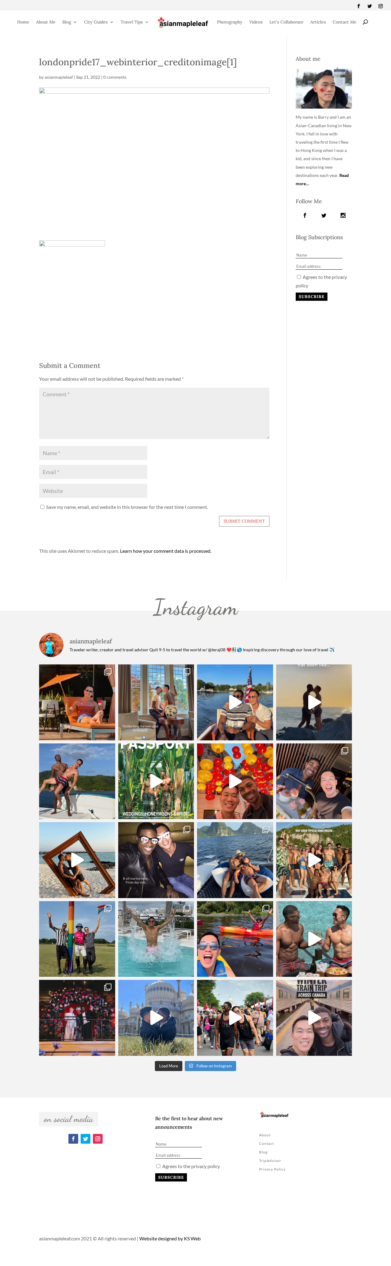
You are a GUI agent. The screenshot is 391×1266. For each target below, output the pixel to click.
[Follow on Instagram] (380, 6)
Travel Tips (132, 22)
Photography (230, 22)
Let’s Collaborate (286, 22)
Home (23, 22)
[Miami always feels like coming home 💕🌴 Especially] (156, 939)
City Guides (96, 22)
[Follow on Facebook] (358, 6)
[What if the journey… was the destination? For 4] (314, 1018)
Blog (66, 22)
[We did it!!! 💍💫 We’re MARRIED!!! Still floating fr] (77, 1018)
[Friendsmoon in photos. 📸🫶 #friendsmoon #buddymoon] (235, 860)
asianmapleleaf (59, 77)
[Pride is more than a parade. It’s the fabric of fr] (235, 1018)
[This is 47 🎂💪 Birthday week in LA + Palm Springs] (77, 702)
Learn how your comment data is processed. (165, 551)
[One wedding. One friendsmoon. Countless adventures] (314, 702)
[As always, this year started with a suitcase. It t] (77, 860)
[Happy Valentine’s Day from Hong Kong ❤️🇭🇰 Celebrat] (314, 781)
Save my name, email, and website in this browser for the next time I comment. (127, 507)
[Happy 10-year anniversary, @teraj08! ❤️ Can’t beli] (156, 860)
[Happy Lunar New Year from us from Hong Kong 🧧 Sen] (235, 781)
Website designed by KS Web (170, 1238)
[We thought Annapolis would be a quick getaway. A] (235, 702)
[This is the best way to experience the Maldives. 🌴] (314, 939)
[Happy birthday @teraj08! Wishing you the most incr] (156, 1018)
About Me (46, 22)
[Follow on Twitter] (369, 6)
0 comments (114, 77)
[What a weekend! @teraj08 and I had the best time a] (77, 939)
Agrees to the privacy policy (190, 1166)
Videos (256, 22)
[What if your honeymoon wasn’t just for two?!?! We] (314, 860)
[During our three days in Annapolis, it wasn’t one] (156, 702)
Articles (318, 22)
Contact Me (344, 22)
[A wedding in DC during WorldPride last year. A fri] (156, 781)
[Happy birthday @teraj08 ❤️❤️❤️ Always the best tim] (77, 781)
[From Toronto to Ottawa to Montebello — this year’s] (235, 939)
